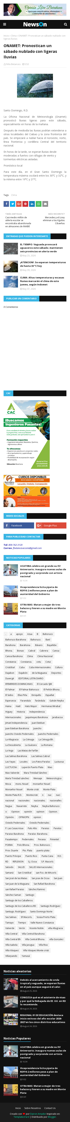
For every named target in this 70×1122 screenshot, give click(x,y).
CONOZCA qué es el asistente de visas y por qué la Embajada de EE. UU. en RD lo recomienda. (43, 1001)
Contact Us (49, 1108)
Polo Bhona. (23, 844)
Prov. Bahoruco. (42, 844)
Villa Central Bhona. (35, 939)
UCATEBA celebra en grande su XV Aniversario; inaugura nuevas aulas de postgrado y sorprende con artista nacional (43, 571)
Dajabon (9, 672)
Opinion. (53, 811)
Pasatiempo (11, 839)
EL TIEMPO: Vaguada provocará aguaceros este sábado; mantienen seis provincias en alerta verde (41, 248)
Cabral (31, 650)
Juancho (37, 728)
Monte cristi (33, 789)
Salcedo (9, 867)
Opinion (15, 811)
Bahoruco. (36, 639)
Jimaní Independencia (16, 722)
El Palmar (10, 689)
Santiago (29, 894)
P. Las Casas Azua (14, 828)
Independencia (37, 711)
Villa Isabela (11, 944)
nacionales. (39, 800)
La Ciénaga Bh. (46, 739)
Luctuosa (59, 761)
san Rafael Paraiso (14, 889)
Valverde (9, 928)
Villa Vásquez (12, 950)
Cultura (58, 667)
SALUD (21, 867)
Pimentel (54, 839)
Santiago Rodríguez (50, 906)
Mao (50, 767)
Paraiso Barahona (14, 833)
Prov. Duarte (11, 850)
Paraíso (57, 828)
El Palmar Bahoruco (29, 689)
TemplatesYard (21, 1116)
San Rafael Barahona (44, 883)
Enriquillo (36, 695)
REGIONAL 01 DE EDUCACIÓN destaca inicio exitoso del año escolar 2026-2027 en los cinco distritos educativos (42, 1019)
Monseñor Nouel (13, 789)
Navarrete (22, 806)
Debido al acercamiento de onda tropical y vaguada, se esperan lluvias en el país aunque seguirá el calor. (42, 983)
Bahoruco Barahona (15, 639)
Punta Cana (47, 856)
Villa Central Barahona (33, 933)
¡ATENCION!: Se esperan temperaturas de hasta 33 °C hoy (43, 264)
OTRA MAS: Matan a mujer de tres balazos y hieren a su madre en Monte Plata (43, 608)
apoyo (19, 634)
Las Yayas (10, 761)
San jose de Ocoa (40, 878)
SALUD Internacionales (40, 867)
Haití (18, 706)
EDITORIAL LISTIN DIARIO (30, 678)
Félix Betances (13, 64)
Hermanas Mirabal (50, 706)
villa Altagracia (55, 928)
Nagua (8, 806)
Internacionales (13, 717)
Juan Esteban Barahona (17, 728)
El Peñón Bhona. (52, 689)
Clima (14, 35)
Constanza (10, 661)
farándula (40, 700)
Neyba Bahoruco (51, 806)
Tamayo (9, 922)
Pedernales (28, 839)
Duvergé (9, 678)
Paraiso (45, 828)
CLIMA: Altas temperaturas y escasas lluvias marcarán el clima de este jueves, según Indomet (42, 281)
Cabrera (44, 650)
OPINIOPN (24, 817)
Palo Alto (32, 828)
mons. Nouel (21, 783)
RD (6, 861)
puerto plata (43, 850)
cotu (38, 661)
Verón (22, 928)
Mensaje (38, 778)
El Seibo (9, 695)
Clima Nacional (45, 656)
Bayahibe (52, 645)
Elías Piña (22, 695)
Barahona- (25, 645)
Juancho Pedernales (48, 733)
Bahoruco (48, 634)
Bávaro (39, 645)
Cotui (48, 661)
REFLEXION (18, 861)
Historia (21, 711)
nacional (9, 800)
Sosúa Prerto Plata (46, 917)
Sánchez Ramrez (37, 889)
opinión (28, 811)
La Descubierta (13, 745)
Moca (8, 783)
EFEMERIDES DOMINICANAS (18, 684)
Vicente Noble (36, 928)
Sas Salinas (10, 917)
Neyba (34, 806)
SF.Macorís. (26, 917)
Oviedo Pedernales (15, 822)
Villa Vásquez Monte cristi (36, 950)
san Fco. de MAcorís (46, 872)
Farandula (25, 700)
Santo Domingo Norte (41, 911)
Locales (23, 761)
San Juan (58, 878)
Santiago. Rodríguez (15, 911)
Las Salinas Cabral (40, 756)
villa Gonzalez (56, 939)
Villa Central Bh (13, 939)
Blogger (52, 1116)
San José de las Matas (16, 878)
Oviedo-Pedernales (39, 822)
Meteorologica (53, 778)
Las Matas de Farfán (28, 750)
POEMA (9, 844)
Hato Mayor (31, 706)
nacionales (23, 800)
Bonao (20, 650)
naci (58, 795)
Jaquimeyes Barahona (36, 717)
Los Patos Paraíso (41, 761)
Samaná (9, 872)
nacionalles (55, 800)
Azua (29, 634)
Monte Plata (49, 789)
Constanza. (26, 661)
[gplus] (51, 525)
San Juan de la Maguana (17, 883)
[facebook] (19, 525)
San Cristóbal (24, 872)
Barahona (10, 645)
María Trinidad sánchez (17, 778)
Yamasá (26, 955)
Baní (48, 639)
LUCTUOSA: (11, 767)
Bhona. (9, 650)
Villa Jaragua (28, 944)
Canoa (56, 650)
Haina (8, 706)
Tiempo (22, 922)
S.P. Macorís (47, 861)
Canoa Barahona (14, 656)
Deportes (56, 672)
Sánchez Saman (13, 894)
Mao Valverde (12, 772)
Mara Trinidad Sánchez (35, 772)
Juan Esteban (38, 722)
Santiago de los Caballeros (19, 900)
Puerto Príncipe (13, 856)
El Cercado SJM (44, 684)
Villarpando (11, 955)
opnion (37, 817)
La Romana (46, 745)
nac (50, 795)
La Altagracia (11, 739)
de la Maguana (39, 672)
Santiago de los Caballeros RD (20, 906)
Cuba (22, 667)
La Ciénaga (28, 739)
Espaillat (50, 695)
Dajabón (23, 672)
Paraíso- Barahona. (38, 833)
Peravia (42, 839)
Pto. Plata (27, 850)
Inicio (6, 35)
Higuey (8, 711)
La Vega (9, 750)
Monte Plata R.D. (13, 795)
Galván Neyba (57, 700)
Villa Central (11, 933)
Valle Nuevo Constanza (42, 922)
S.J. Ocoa (32, 861)
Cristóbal (10, 667)
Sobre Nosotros (32, 1108)
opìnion (40, 811)
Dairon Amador (38, 1113)
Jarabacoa (57, 717)
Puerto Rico (31, 856)
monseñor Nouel (41, 783)
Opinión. (9, 817)
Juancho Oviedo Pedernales (19, 733)
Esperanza (10, 700)
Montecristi (32, 795)
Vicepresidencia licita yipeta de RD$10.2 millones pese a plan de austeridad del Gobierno (39, 590)
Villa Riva (43, 944)
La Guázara (31, 745)
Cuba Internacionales (40, 667)
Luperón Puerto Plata (32, 767)
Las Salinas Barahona (16, 756)
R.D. (60, 856)
